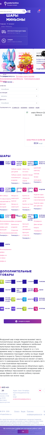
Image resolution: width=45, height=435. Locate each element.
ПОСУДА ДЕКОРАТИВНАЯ (31, 290)
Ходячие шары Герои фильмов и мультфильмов (39, 197)
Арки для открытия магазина (25, 235)
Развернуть (14, 183)
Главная (3, 24)
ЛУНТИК (36, 174)
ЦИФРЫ (7, 244)
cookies (17, 428)
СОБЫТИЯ (20, 216)
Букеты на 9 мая (27, 204)
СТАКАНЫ (31, 281)
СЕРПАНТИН (31, 308)
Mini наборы (4, 195)
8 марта (36, 227)
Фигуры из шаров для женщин (15, 206)
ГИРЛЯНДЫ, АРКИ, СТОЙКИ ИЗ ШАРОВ (31, 218)
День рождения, (16, 221)
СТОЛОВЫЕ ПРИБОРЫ (8, 281)
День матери (38, 224)
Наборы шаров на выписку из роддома (16, 177)
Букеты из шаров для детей (26, 198)
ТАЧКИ (36, 177)
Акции (23, 411)
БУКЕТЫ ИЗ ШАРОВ (30, 190)
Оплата (16, 411)
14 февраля (38, 231)
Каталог (11, 24)
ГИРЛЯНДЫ (20, 308)
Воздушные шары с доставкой (31, 163)
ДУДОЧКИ (31, 299)
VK (40, 391)
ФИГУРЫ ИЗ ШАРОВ (19, 190)
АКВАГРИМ (20, 299)
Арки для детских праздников (26, 226)
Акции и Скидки (8, 163)
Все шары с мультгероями (25, 76)
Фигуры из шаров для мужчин (15, 198)
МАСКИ (7, 308)
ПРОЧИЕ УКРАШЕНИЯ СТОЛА (8, 300)
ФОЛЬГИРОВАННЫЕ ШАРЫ (8, 216)
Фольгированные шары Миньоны (11, 79)
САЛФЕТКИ (20, 281)
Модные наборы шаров (19, 163)
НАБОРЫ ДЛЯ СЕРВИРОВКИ (20, 290)
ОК (23, 431)
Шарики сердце (27, 175)
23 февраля (38, 221)
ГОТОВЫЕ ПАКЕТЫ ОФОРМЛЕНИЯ (8, 190)
